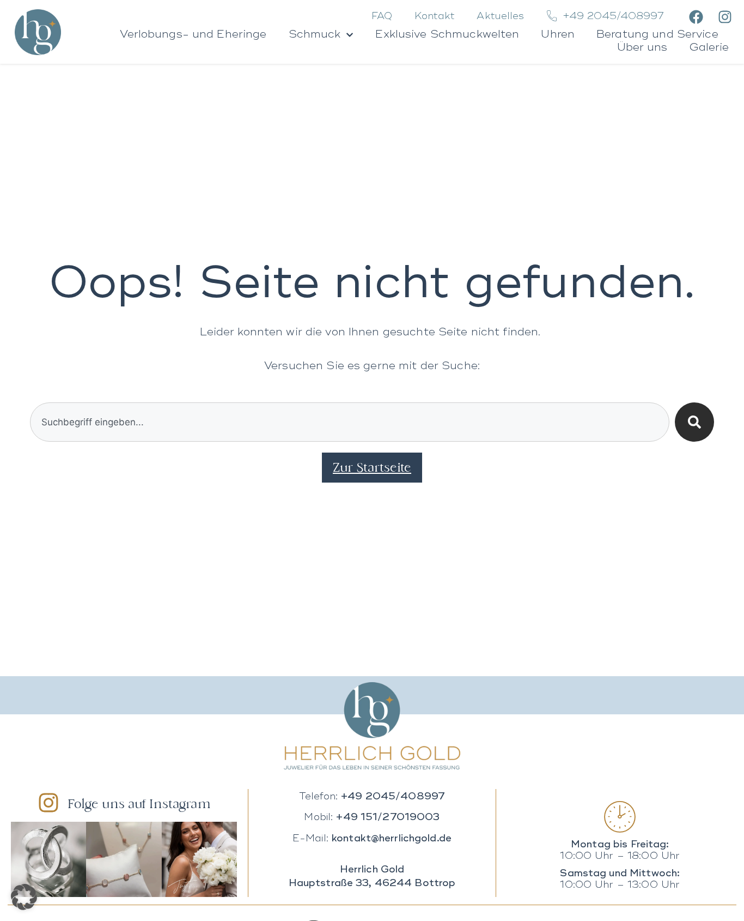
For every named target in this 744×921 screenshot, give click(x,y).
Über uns (642, 48)
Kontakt (434, 16)
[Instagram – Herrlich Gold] (723, 17)
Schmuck (315, 34)
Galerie (709, 48)
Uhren (558, 34)
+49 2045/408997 (393, 797)
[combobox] (350, 422)
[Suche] (694, 422)
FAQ (381, 16)
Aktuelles (500, 16)
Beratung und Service (657, 34)
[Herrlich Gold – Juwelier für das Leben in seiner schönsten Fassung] (372, 725)
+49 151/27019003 (388, 817)
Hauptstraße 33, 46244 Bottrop (372, 883)
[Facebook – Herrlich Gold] (695, 17)
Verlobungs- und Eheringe (193, 34)
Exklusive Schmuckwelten (447, 34)
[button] (24, 897)
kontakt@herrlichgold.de (392, 839)
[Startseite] (37, 32)
